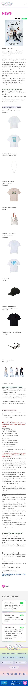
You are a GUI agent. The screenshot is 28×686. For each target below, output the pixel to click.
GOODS (12, 657)
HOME (4, 653)
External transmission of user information (16, 684)
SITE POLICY (21, 681)
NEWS (8, 653)
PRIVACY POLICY (15, 681)
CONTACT (14, 667)
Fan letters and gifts (20, 662)
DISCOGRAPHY (21, 653)
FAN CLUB (22, 657)
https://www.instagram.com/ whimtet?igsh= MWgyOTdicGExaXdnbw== (14, 575)
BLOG (16, 657)
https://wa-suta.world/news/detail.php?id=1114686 (14, 494)
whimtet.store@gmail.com (13, 567)
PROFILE (13, 653)
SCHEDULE (6, 657)
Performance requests (7, 662)
